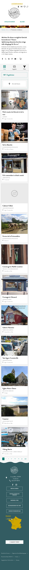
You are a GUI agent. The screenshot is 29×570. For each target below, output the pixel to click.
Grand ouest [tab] (10, 519)
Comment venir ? (14, 542)
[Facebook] (13, 485)
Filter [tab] (24, 69)
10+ (15, 459)
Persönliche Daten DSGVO (7, 557)
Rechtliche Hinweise (5, 553)
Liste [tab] (4, 69)
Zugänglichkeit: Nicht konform (7, 560)
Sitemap (17, 560)
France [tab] (8, 516)
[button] (27, 6)
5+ (11, 459)
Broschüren (14, 488)
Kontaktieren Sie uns (14, 506)
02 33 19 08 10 (16, 481)
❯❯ (25, 459)
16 (18, 459)
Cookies (16, 557)
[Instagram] (16, 485)
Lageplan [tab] (14, 69)
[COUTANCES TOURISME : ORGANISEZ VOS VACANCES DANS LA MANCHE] (14, 13)
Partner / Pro (15, 500)
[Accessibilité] (18, 7)
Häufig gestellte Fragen (14, 494)
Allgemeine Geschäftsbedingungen (19, 553)
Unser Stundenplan (15, 511)
